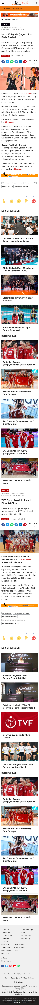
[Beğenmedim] (26, 198)
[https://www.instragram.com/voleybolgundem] (10, 966)
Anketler (4, 958)
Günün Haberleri (20, 947)
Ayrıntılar (17, 1003)
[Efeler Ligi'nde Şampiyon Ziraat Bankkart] (19, 285)
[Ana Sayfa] (2, 19)
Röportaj (6, 938)
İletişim (12, 978)
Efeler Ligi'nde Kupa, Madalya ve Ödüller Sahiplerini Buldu (18, 269)
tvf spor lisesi (24, 559)
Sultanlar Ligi (25, 938)
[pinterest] (25, 61)
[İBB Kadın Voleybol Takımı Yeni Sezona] (19, 751)
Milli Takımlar (7, 935)
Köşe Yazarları (6, 950)
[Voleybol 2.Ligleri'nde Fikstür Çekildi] (19, 722)
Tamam (24, 1003)
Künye (6, 978)
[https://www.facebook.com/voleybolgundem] (2, 966)
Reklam (31, 978)
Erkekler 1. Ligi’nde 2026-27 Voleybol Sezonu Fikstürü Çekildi (19, 706)
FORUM (19, 974)
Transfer (6, 941)
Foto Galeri (5, 944)
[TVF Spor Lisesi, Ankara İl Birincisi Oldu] (19, 541)
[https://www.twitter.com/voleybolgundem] (6, 966)
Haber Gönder (29, 974)
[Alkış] (11, 198)
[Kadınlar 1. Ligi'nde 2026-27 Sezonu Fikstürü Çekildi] (19, 662)
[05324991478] (19, 966)
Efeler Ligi (15, 19)
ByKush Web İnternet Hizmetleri (18, 992)
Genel (23, 932)
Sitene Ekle (12, 974)
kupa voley (25, 93)
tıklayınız (17, 169)
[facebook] (3, 61)
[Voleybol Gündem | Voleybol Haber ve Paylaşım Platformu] (19, 3)
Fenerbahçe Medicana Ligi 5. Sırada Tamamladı (17, 328)
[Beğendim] (4, 198)
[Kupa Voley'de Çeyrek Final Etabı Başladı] (19, 78)
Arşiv (16, 950)
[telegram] (16, 61)
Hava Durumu (6, 961)
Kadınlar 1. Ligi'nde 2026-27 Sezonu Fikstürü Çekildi (16, 676)
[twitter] (7, 61)
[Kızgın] (33, 198)
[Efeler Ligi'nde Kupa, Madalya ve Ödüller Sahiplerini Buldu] (19, 255)
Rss (5, 974)
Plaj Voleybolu (26, 935)
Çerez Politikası (21, 978)
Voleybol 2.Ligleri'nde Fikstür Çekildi (17, 736)
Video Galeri (5, 947)
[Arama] (36, 3)
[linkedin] (20, 61)
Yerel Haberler (19, 944)
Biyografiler (5, 953)
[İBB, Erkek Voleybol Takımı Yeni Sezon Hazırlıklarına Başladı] (19, 225)
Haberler (7, 19)
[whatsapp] (12, 61)
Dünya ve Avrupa (27, 930)
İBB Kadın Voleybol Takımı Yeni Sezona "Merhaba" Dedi (18, 765)
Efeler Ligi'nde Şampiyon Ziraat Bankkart (18, 299)
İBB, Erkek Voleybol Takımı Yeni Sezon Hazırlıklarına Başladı (18, 239)
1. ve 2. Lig (6, 930)
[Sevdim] (19, 198)
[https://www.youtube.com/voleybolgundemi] (14, 966)
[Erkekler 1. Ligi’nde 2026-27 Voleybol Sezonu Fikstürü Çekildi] (19, 692)
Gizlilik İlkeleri (19, 982)
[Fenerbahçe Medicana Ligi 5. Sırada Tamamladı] (19, 314)
